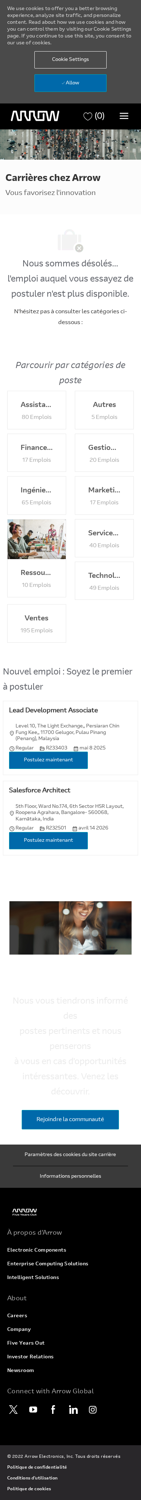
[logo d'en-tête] (35, 116)
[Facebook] (53, 1409)
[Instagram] (93, 1409)
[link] (70, 1212)
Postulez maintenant (48, 760)
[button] (70, 59)
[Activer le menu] (124, 115)
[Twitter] (13, 1409)
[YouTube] (33, 1409)
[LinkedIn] (73, 1409)
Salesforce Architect (39, 791)
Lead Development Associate (53, 711)
